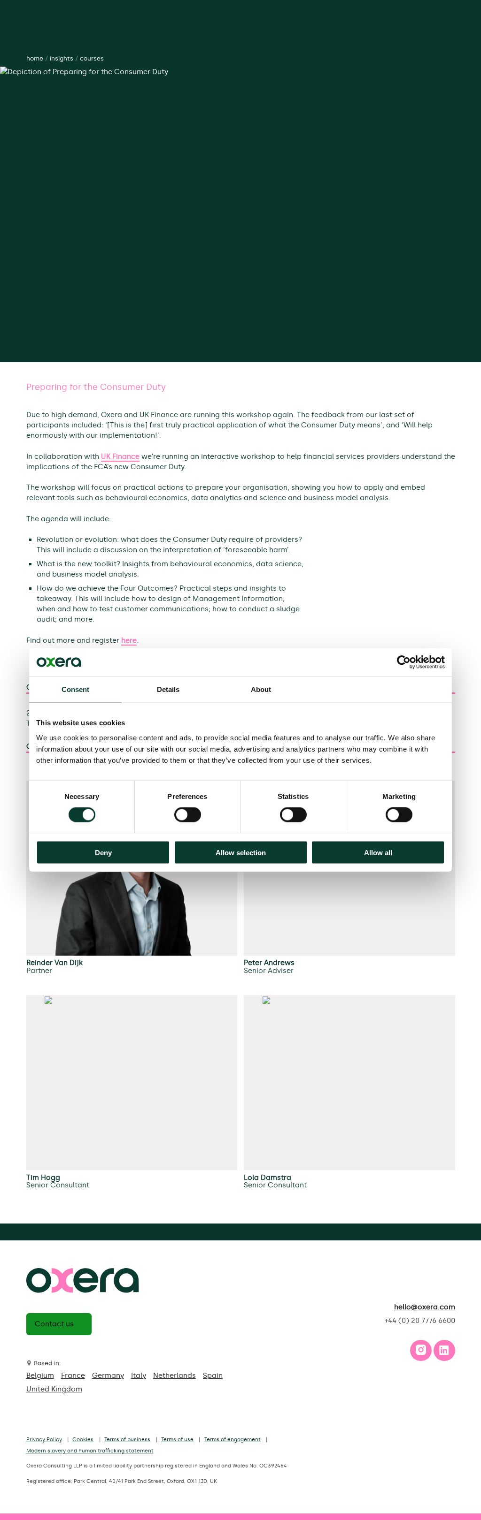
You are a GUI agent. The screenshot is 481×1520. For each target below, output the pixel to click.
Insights (61, 58)
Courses (92, 58)
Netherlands (174, 1375)
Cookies (82, 1439)
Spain (213, 1375)
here (129, 640)
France (73, 1375)
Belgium (40, 1375)
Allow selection (241, 852)
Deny (103, 852)
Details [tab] (168, 689)
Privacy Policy (44, 1439)
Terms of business (127, 1439)
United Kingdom (54, 1389)
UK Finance (120, 456)
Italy (138, 1375)
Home (34, 58)
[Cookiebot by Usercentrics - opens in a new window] (404, 662)
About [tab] (261, 689)
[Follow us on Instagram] (421, 1352)
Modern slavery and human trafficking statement (90, 1451)
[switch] (187, 814)
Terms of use (177, 1439)
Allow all (378, 852)
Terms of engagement (232, 1439)
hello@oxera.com (424, 1307)
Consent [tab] (76, 689)
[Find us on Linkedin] (444, 1352)
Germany (108, 1375)
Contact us (54, 1324)
